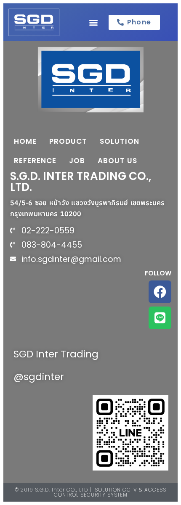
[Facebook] (160, 291)
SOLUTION (119, 141)
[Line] (160, 318)
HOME (25, 141)
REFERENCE (35, 161)
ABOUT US (117, 161)
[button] (93, 22)
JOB (77, 161)
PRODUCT (68, 141)
